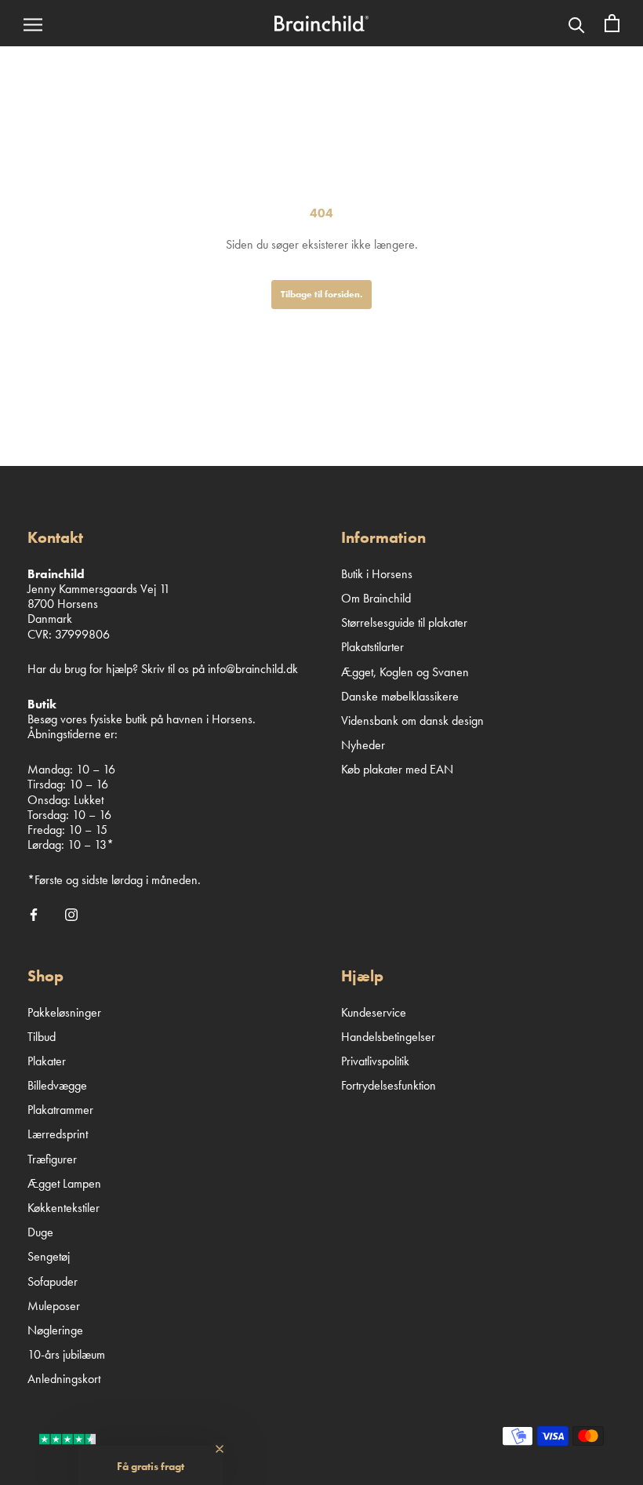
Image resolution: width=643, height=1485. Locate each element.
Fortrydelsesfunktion (388, 1085)
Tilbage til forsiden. (321, 294)
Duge (40, 1232)
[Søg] (577, 23)
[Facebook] (33, 913)
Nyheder (363, 744)
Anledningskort (63, 1378)
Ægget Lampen (64, 1183)
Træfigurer (52, 1159)
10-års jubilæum (66, 1354)
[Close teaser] (219, 1449)
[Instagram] (71, 913)
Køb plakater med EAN (397, 769)
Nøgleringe (55, 1330)
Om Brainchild (376, 598)
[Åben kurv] (612, 23)
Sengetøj (48, 1256)
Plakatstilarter (372, 646)
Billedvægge (57, 1085)
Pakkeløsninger (64, 1012)
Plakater (46, 1061)
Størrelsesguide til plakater (404, 622)
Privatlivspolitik (375, 1061)
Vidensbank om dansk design (412, 720)
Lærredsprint (57, 1133)
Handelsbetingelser (388, 1036)
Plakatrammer (60, 1109)
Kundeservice (373, 1012)
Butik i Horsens (376, 573)
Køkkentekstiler (63, 1207)
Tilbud (41, 1036)
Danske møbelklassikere (400, 696)
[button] (150, 1465)
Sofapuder (52, 1281)
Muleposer (53, 1305)
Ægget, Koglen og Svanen (405, 671)
